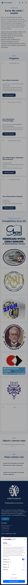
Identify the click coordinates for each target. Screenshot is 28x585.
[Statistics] (23, 564)
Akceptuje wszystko (14, 581)
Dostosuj (23, 569)
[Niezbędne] (23, 559)
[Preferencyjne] (23, 562)
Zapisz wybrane (14, 577)
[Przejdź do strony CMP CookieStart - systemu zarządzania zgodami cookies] (9, 539)
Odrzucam (14, 574)
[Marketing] (23, 567)
